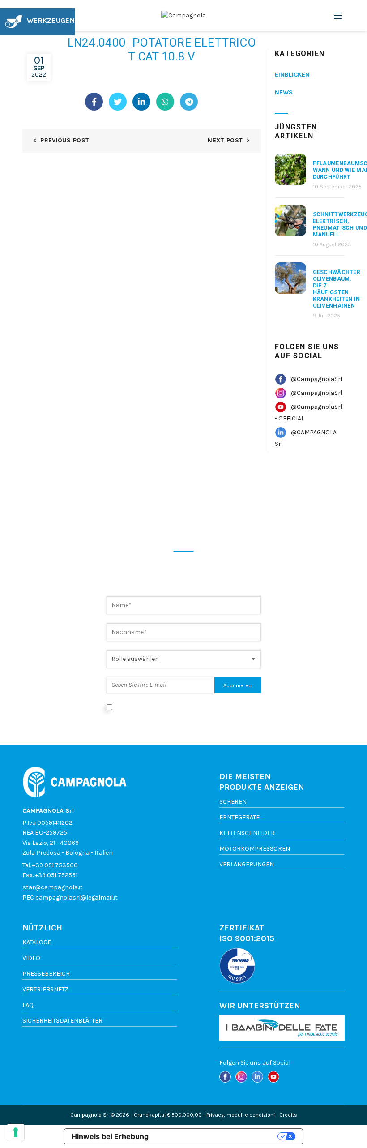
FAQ (28, 1005)
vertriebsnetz (45, 989)
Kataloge (36, 942)
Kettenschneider (247, 833)
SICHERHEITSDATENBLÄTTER (62, 1020)
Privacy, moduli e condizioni (240, 1115)
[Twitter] (118, 102)
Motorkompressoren (254, 848)
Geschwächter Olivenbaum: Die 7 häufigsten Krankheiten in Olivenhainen (337, 289)
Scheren (233, 801)
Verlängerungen (246, 864)
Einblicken (292, 74)
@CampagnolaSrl (316, 379)
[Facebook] (94, 102)
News (284, 92)
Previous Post (64, 140)
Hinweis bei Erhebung (110, 1136)
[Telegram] (189, 102)
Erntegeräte (239, 817)
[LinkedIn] (141, 102)
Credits (288, 1115)
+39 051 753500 (55, 865)
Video (31, 958)
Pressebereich (46, 973)
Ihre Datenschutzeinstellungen (217, 1136)
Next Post (225, 140)
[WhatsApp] (165, 102)
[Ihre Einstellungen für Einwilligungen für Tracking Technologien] (15, 1132)
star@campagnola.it (52, 887)
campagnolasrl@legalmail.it (76, 897)
